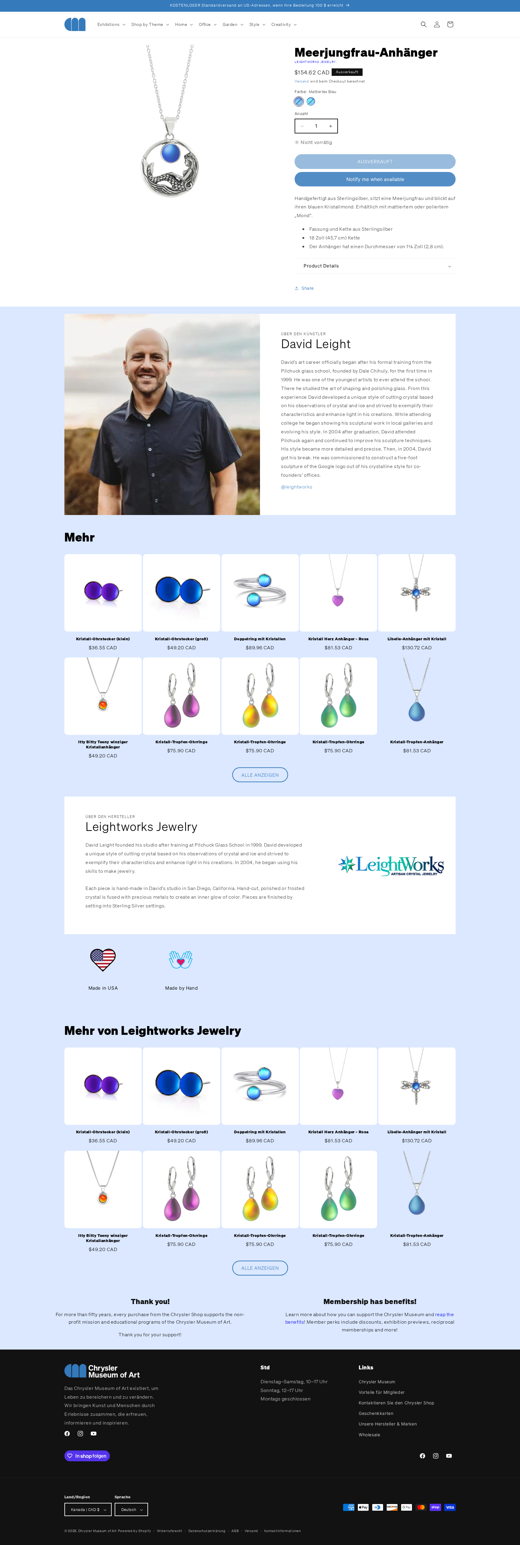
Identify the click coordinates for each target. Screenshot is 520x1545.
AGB (235, 1531)
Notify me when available (375, 179)
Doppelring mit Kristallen (260, 639)
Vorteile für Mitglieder (382, 1391)
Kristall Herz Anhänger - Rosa (338, 639)
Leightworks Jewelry (315, 62)
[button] (111, 24)
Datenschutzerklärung (207, 1531)
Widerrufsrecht (169, 1531)
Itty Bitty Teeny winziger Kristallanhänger (103, 745)
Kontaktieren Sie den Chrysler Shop (396, 1402)
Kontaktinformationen (282, 1531)
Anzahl (301, 113)
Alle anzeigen (260, 775)
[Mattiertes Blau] (299, 102)
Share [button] (308, 288)
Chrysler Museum (377, 1381)
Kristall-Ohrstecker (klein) (103, 639)
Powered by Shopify (134, 1531)
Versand (302, 81)
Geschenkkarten (376, 1413)
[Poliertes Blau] (311, 102)
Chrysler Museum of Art (97, 1531)
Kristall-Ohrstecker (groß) (181, 639)
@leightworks (296, 486)
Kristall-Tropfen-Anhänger (417, 742)
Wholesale (369, 1434)
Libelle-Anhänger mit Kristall (417, 639)
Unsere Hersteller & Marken (388, 1423)
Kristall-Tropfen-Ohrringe (181, 742)
